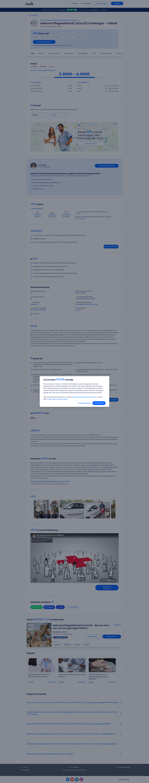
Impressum (93, 397)
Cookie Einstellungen (84, 403)
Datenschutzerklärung (79, 397)
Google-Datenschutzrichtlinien (57, 399)
